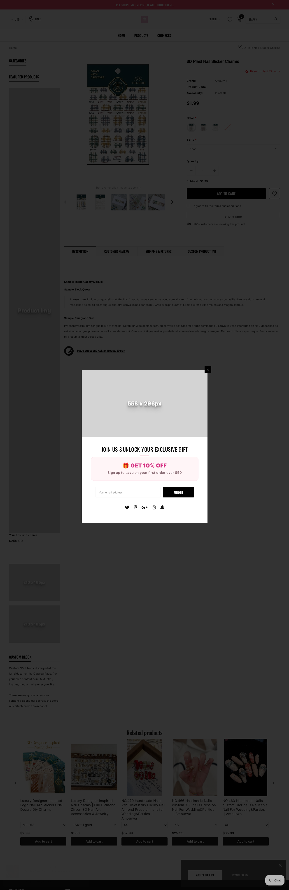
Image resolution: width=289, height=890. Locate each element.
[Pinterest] (135, 507)
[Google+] (144, 507)
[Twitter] (127, 507)
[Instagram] (154, 507)
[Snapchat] (162, 507)
